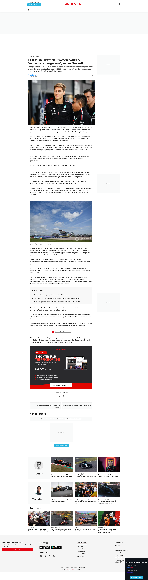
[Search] (119, 9)
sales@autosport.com (120, 557)
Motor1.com (80, 546)
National (71, 10)
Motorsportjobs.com (82, 548)
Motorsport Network (71, 569)
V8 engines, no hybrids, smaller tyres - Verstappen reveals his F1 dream (57, 298)
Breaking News (90, 10)
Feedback (117, 545)
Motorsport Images (46, 244)
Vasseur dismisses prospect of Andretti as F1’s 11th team (52, 295)
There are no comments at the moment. (61, 419)
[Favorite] (88, 75)
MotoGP (57, 10)
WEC (64, 10)
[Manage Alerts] (63, 395)
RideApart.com (80, 556)
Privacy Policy (82, 567)
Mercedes (33, 156)
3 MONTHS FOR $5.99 (34, 4)
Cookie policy (74, 567)
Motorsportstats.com (82, 553)
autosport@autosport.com (121, 550)
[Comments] (92, 75)
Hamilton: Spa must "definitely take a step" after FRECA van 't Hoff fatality (57, 301)
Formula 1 (49, 10)
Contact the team (119, 555)
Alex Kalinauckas (32, 75)
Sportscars (80, 10)
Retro (99, 10)
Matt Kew (30, 74)
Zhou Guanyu (37, 130)
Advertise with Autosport (121, 552)
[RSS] (54, 556)
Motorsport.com (81, 551)
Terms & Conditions (65, 567)
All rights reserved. (81, 569)
